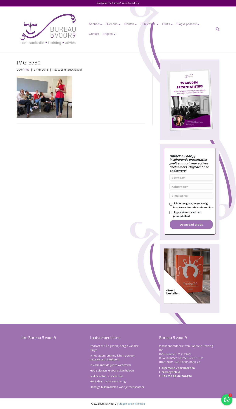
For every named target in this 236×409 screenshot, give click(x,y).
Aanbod (94, 24)
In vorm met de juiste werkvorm (110, 365)
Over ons (111, 24)
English (108, 33)
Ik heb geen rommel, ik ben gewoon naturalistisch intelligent (112, 357)
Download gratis (191, 224)
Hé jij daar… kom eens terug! (108, 381)
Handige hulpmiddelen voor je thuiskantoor (117, 387)
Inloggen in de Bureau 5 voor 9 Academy (118, 3)
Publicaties (148, 24)
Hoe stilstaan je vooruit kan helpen (112, 370)
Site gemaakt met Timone (132, 403)
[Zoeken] (216, 29)
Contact (94, 33)
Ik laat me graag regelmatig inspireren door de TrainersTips (192, 205)
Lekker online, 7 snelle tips (106, 376)
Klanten (129, 24)
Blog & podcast (186, 24)
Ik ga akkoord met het (186, 214)
